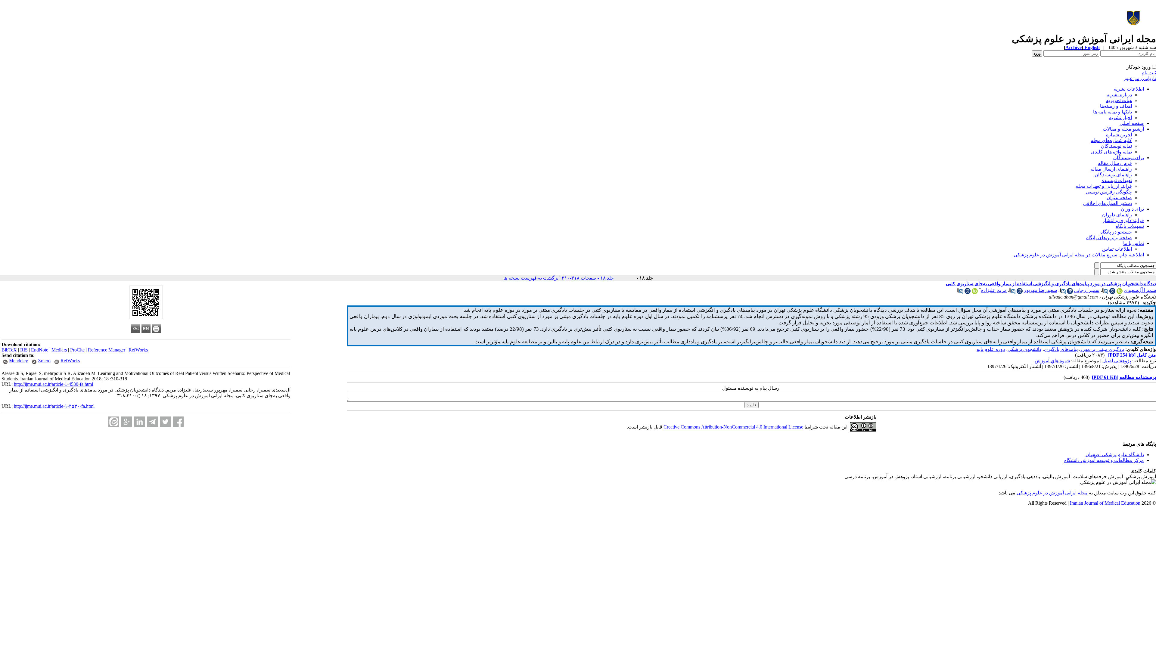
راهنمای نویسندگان (1113, 174)
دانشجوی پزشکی (1024, 349)
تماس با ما (1133, 243)
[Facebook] (178, 421)
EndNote (39, 349)
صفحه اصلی (1132, 123)
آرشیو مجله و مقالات (1123, 129)
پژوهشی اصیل (1116, 360)
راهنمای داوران (1117, 214)
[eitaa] (113, 421)
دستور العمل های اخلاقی (1107, 203)
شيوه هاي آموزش (1052, 360)
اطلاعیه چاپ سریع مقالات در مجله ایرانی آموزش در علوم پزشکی (1079, 254)
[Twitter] (165, 421)
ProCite (77, 349)
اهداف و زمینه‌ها (1116, 106)
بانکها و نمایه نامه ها (1112, 111)
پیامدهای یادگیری (1061, 349)
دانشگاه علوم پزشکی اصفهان (1115, 454)
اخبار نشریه (1120, 117)
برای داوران (1132, 209)
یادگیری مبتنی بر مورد (1102, 349)
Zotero (44, 360)
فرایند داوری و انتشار (1123, 220)
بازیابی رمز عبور (1139, 78)
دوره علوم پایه (991, 349)
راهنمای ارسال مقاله (1111, 169)
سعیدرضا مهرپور (1040, 290)
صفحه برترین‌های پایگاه (1109, 237)
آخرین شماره (1119, 134)
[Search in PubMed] (1105, 292)
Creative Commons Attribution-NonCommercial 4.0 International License (733, 426)
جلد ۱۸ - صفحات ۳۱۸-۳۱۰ (588, 277)
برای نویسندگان (1128, 157)
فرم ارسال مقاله (1115, 163)
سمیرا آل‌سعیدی (1140, 290)
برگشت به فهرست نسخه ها (530, 277)
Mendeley (18, 360)
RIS (24, 349)
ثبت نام (1149, 72)
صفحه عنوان (1119, 197)
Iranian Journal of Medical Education (1105, 503)
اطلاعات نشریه (1129, 88)
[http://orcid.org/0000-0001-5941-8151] (975, 292)
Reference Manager (106, 349)
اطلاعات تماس (1117, 249)
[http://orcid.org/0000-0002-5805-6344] (1120, 292)
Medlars (59, 349)
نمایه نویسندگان (1116, 146)
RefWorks (138, 349)
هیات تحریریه (1119, 100)
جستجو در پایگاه (1116, 231)
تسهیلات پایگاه (1130, 226)
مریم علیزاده (994, 290)
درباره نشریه (1119, 94)
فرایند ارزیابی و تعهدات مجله (1104, 186)
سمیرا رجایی (1086, 290)
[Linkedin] (139, 421)
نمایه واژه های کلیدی (1111, 151)
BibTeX (9, 349)
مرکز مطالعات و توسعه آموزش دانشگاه (1104, 460)
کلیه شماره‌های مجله (1111, 140)
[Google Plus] (126, 421)
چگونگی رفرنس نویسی (1109, 191)
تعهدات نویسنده (1117, 180)
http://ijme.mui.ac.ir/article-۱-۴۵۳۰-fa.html (54, 406)
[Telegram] (152, 421)
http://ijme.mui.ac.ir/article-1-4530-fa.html (53, 384)
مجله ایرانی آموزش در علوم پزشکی (1052, 492)
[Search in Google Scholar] (1112, 292)
